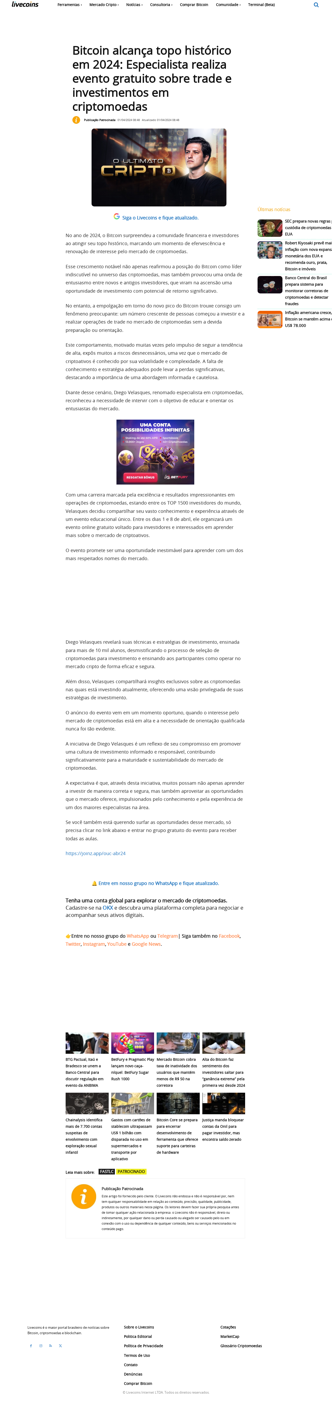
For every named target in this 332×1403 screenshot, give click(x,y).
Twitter (73, 944)
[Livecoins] (25, 5)
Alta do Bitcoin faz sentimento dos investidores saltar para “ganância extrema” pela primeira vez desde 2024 (223, 1072)
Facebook (229, 936)
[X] (60, 1345)
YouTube (117, 944)
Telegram (167, 936)
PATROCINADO (131, 1171)
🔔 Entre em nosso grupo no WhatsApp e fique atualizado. (155, 883)
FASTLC (106, 1171)
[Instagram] (40, 1345)
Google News (146, 944)
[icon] (316, 5)
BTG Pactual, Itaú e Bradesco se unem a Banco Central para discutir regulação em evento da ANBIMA (84, 1072)
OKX (108, 907)
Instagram (94, 944)
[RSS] (50, 1345)
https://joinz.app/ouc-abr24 (96, 853)
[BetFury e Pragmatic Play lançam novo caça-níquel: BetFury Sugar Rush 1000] (132, 1043)
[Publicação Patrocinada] (77, 120)
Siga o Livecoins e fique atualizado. (160, 217)
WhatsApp (138, 936)
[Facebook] (30, 1345)
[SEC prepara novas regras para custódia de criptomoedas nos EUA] (270, 228)
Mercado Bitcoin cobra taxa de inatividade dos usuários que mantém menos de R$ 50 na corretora (177, 1072)
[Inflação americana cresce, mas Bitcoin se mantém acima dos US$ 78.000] (270, 319)
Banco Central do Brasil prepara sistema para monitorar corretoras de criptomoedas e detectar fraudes (306, 290)
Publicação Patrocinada (99, 120)
